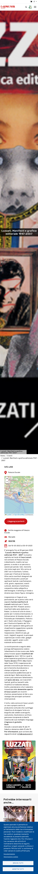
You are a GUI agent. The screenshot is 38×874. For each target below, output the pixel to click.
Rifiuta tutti (18, 863)
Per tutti (11, 537)
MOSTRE (11, 541)
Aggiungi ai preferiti (16, 521)
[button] (19, 494)
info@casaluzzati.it (25, 734)
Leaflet (8, 515)
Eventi (9, 456)
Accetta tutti (18, 869)
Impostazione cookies (11, 857)
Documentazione (9, 854)
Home (2, 456)
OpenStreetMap (19, 515)
